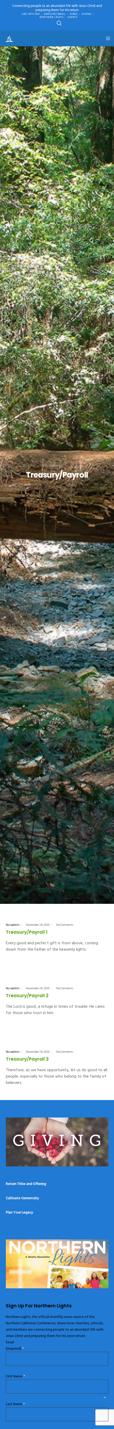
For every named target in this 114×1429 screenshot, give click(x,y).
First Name (15, 1376)
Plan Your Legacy (19, 1212)
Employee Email (54, 14)
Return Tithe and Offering (26, 1184)
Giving (86, 14)
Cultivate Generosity (22, 1198)
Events (72, 17)
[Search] (59, 23)
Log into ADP (31, 14)
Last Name (15, 1404)
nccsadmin (13, 925)
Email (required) (15, 1345)
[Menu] (106, 38)
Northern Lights (52, 17)
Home (73, 14)
